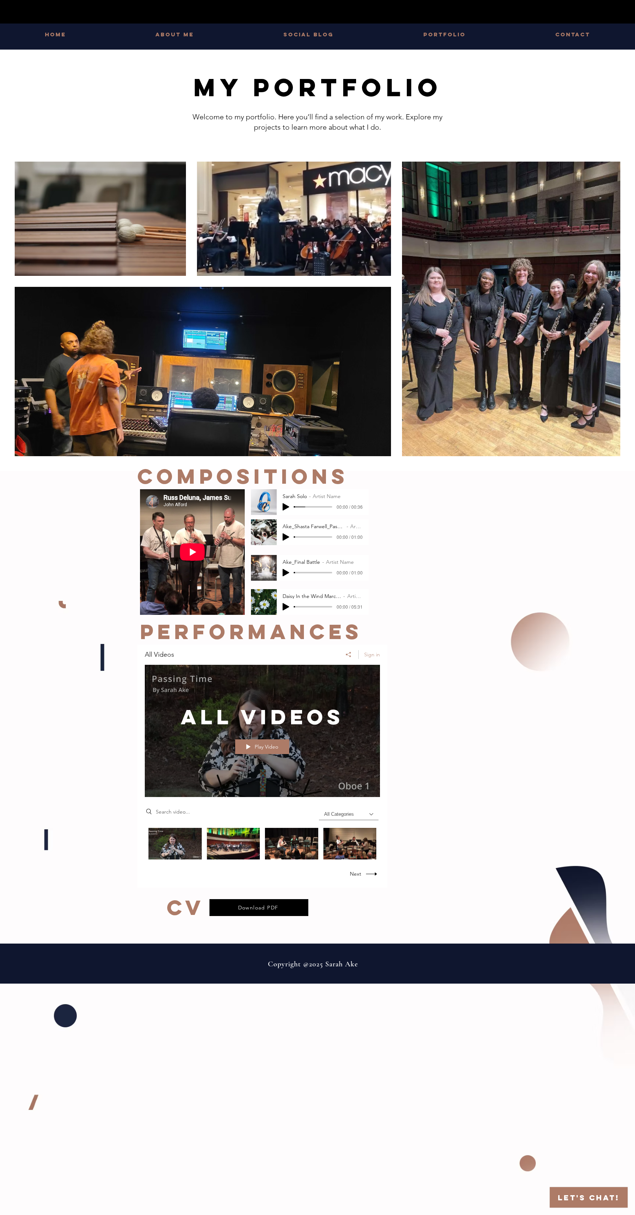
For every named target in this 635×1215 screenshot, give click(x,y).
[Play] (286, 507)
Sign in (372, 654)
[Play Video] (175, 843)
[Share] (348, 654)
